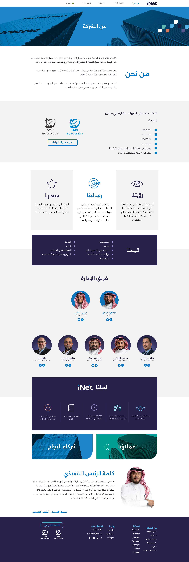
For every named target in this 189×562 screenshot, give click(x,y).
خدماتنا (101, 3)
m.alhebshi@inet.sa (119, 365)
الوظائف (110, 538)
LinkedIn (110, 319)
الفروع (153, 547)
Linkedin (90, 538)
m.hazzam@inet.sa (40, 365)
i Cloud (136, 534)
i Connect (135, 530)
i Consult (135, 552)
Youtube (93, 538)
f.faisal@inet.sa (107, 319)
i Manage (135, 545)
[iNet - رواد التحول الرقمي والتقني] (152, 3)
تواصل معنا (86, 3)
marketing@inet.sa (94, 534)
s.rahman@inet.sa (66, 365)
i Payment (135, 541)
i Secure (136, 537)
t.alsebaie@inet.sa (145, 365)
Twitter (97, 538)
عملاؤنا (126, 447)
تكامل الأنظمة (118, 3)
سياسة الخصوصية (149, 550)
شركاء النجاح (62, 447)
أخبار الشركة (109, 534)
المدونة (110, 530)
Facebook (101, 538)
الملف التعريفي (52, 525)
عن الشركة (135, 3)
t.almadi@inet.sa (79, 319)
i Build (136, 549)
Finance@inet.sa (92, 365)
